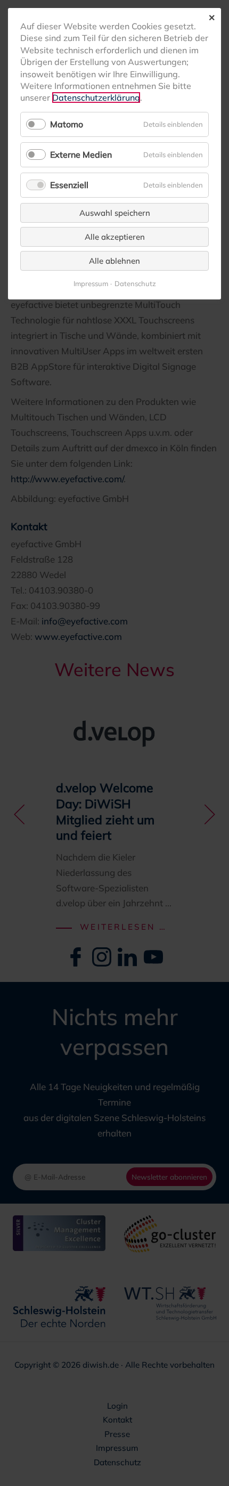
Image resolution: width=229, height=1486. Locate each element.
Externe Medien (81, 154)
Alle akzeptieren (115, 237)
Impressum (90, 283)
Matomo (66, 124)
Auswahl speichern (114, 213)
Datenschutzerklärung (96, 97)
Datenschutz (135, 283)
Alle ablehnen (114, 261)
